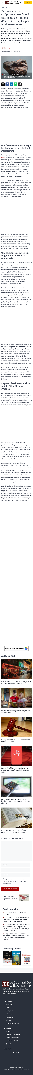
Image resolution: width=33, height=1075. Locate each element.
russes (3, 157)
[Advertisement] (16, 127)
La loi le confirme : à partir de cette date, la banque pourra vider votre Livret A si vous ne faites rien (16, 919)
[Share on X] (3, 84)
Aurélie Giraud (8, 49)
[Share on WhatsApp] (15, 84)
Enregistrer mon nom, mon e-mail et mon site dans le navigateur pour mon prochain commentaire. (17, 881)
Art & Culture (6, 7)
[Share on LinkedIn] (11, 84)
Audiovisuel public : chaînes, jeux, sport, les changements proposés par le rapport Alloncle (15, 801)
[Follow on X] (16, 1052)
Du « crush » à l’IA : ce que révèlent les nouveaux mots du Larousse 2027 (14, 831)
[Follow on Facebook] (13, 1052)
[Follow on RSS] (18, 1052)
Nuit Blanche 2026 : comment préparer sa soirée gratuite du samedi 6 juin (16, 683)
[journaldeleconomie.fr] (12, 2)
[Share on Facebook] (7, 84)
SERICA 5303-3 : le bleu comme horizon (15, 913)
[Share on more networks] (20, 84)
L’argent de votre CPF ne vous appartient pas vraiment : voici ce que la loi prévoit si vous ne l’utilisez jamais (16, 937)
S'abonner (28, 2)
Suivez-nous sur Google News (14, 648)
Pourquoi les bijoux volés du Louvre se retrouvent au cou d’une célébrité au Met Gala (15, 770)
